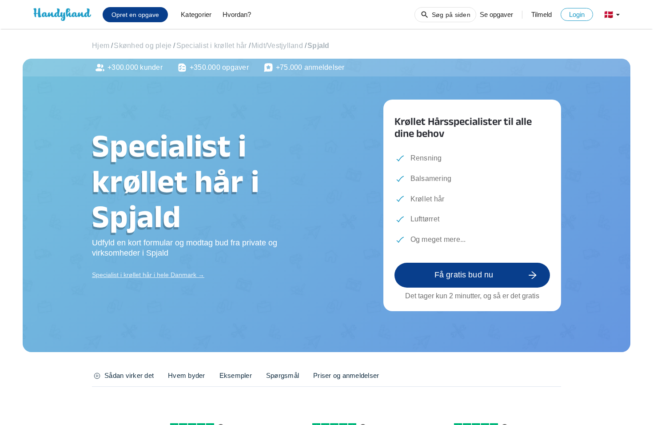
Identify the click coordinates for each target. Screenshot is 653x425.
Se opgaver (496, 14)
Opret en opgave (135, 14)
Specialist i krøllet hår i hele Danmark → (148, 274)
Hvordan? (237, 14)
